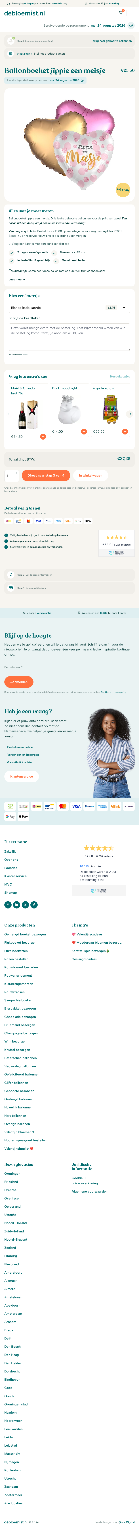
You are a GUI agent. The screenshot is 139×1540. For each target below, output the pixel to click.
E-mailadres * (13, 667)
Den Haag (11, 1355)
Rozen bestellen (16, 959)
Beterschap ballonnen (20, 1058)
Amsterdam (13, 1314)
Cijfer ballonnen (16, 1083)
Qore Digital (127, 1522)
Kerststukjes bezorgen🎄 (91, 951)
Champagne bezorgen (21, 1033)
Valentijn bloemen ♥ (19, 1132)
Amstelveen (13, 1297)
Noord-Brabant (15, 1240)
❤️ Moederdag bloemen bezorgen (97, 943)
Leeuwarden (13, 1429)
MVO (8, 884)
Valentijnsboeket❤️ (18, 1149)
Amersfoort (13, 1272)
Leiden (9, 1437)
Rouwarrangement (18, 975)
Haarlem (10, 1413)
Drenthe (10, 1190)
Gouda (9, 1396)
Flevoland (11, 1264)
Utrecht (10, 1215)
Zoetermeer (13, 1495)
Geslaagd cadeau (84, 959)
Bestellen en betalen (20, 747)
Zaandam (11, 1487)
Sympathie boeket (18, 1000)
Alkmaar (10, 1281)
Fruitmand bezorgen (19, 1025)
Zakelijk (10, 851)
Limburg (10, 1256)
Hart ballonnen (15, 1116)
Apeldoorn (12, 1305)
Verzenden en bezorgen (23, 754)
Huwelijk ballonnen (18, 1107)
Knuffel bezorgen (17, 1050)
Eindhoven (12, 1380)
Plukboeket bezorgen (20, 943)
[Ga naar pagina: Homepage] (24, 12)
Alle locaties (13, 1503)
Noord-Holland (15, 1223)
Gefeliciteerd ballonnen (21, 1074)
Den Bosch (12, 1347)
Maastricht (12, 1454)
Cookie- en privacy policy (113, 692)
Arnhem (10, 1322)
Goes (8, 1388)
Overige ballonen (17, 1124)
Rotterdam (12, 1470)
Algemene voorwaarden (90, 1191)
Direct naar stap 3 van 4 (46, 475)
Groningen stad (16, 1404)
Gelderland (12, 1207)
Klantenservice (21, 776)
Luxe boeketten (16, 951)
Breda (8, 1330)
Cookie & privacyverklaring (85, 1180)
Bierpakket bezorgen (20, 1008)
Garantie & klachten (20, 762)
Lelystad (10, 1445)
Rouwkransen (14, 992)
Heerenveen (13, 1421)
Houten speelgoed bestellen (25, 1140)
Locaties (10, 868)
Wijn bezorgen (15, 1041)
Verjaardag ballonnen (20, 1066)
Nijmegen (11, 1462)
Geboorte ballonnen (19, 1091)
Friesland (11, 1182)
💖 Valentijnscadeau (87, 934)
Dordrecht (12, 1371)
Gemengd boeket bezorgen (25, 934)
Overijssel (11, 1198)
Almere (9, 1289)
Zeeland (10, 1248)
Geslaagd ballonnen (18, 1099)
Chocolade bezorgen (20, 1017)
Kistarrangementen (18, 984)
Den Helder (12, 1363)
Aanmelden (19, 682)
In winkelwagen (90, 475)
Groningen (12, 1174)
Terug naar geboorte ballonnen (111, 41)
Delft (8, 1338)
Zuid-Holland (14, 1231)
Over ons (11, 860)
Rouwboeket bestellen (21, 967)
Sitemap (10, 893)
